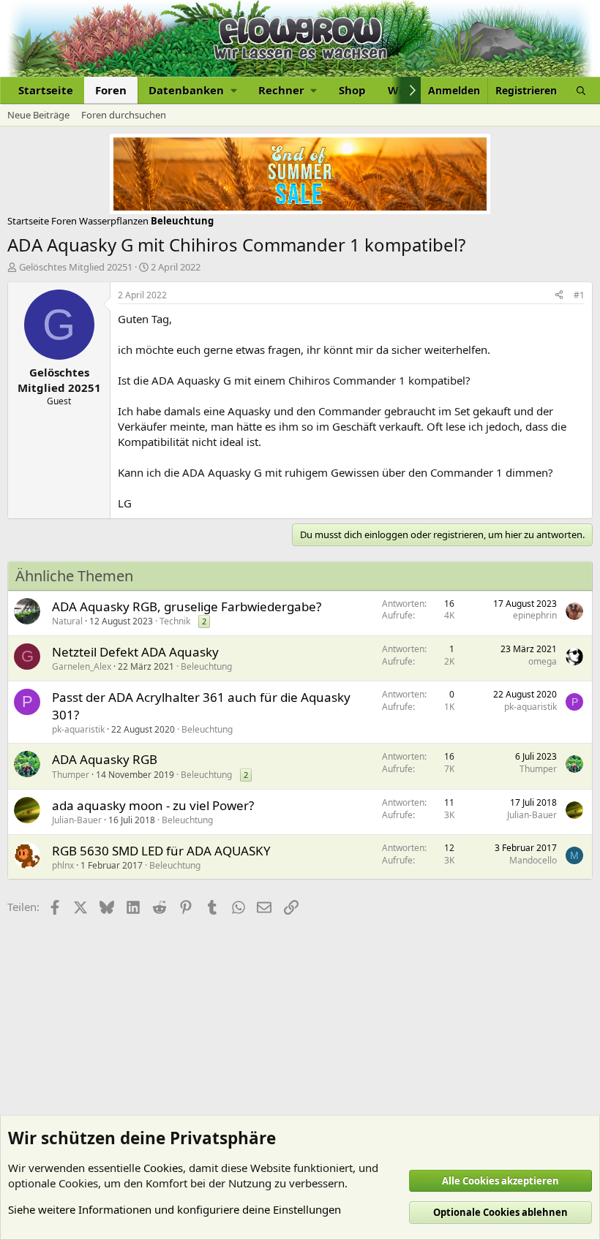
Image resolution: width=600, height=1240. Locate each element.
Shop (352, 90)
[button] (192, 90)
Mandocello (533, 860)
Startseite (45, 90)
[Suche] (581, 90)
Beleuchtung (206, 666)
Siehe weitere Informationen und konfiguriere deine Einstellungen (174, 1209)
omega (542, 661)
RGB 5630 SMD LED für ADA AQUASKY (161, 850)
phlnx (63, 865)
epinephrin (535, 615)
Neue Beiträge (38, 114)
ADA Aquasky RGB (104, 759)
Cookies (163, 1167)
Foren (111, 90)
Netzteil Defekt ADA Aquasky (135, 651)
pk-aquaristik (78, 729)
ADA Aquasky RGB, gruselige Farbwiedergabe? (186, 606)
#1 (579, 295)
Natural (67, 621)
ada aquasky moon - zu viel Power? (153, 805)
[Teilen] (559, 295)
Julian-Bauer (77, 820)
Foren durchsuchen (123, 114)
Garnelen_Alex (81, 666)
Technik (175, 621)
